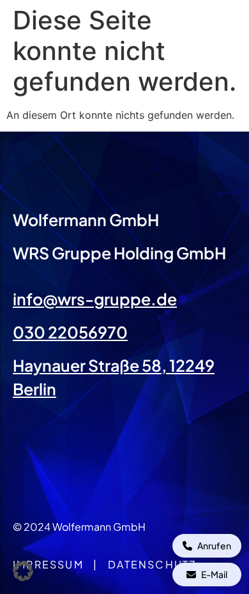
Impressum (48, 564)
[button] (23, 571)
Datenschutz (152, 564)
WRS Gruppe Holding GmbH (119, 253)
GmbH (133, 219)
